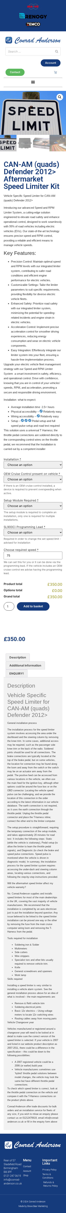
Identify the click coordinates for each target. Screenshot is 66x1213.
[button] (33, 82)
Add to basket (33, 606)
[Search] (56, 51)
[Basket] (55, 72)
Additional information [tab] (25, 665)
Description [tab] (17, 657)
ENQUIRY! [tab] (16, 673)
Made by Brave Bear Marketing (33, 1206)
